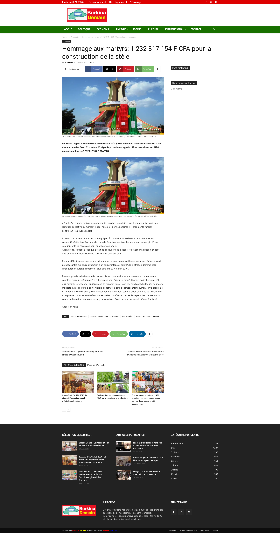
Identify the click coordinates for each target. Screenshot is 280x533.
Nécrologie (136, 2)
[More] (158, 69)
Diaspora (172, 530)
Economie (103, 29)
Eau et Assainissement (188, 530)
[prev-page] (64, 410)
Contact (195, 29)
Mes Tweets (176, 88)
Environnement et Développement (108, 2)
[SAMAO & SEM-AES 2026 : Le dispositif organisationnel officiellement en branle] (78, 382)
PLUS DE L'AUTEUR (96, 365)
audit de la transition (78, 316)
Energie (121, 29)
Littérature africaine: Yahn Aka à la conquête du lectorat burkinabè (147, 446)
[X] (211, 2)
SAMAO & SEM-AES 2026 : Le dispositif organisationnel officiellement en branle (74, 398)
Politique (84, 29)
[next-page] (68, 410)
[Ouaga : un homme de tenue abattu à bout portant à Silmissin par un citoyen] (123, 475)
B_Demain (69, 62)
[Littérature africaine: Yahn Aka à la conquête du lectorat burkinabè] (123, 446)
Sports (137, 29)
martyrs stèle (127, 316)
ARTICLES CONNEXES (74, 365)
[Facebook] (206, 2)
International (174, 29)
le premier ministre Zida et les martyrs (104, 316)
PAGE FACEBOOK (180, 68)
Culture (153, 29)
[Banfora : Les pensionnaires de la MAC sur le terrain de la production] (113, 382)
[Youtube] (216, 2)
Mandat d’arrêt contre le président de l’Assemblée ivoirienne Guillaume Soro (145, 353)
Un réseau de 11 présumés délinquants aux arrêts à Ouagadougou (82, 353)
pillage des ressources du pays (147, 316)
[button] (214, 29)
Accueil (69, 29)
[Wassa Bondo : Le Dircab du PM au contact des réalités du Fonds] (69, 446)
